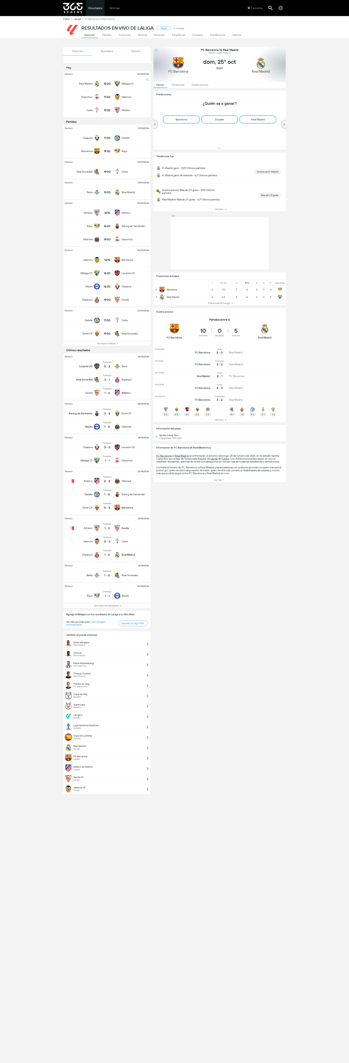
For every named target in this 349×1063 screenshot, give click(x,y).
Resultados (95, 8)
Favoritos (256, 8)
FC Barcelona (164, 455)
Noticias (115, 8)
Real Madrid (182, 455)
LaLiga (77, 19)
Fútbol (66, 19)
